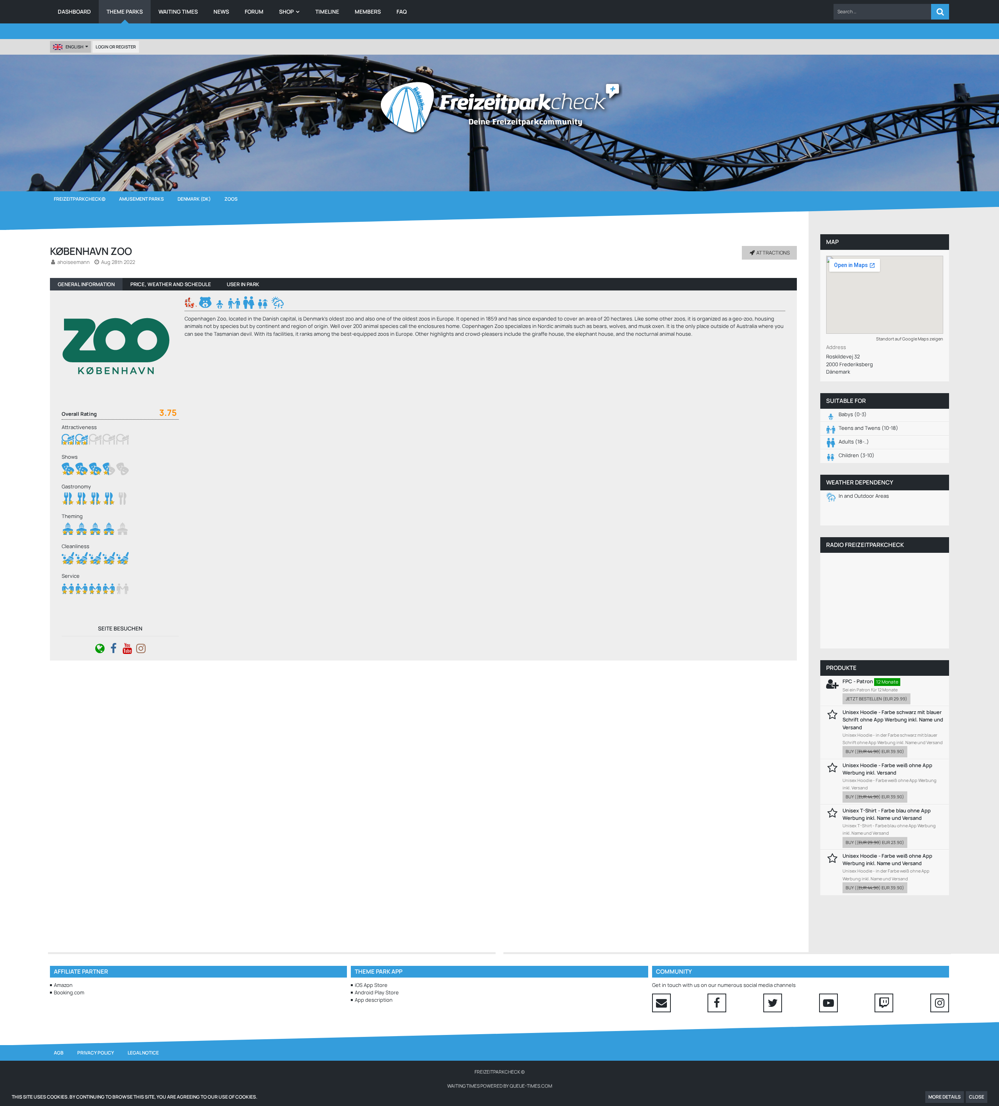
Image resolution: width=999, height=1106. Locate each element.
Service (71, 575)
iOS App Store (371, 984)
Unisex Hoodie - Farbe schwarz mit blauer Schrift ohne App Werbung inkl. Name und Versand (893, 719)
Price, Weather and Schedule (170, 284)
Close (976, 1097)
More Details (944, 1097)
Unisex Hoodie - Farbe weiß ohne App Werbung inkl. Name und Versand (887, 859)
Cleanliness (75, 546)
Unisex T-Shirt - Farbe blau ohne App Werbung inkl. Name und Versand (887, 814)
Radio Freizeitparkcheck (865, 545)
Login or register (116, 47)
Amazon (63, 984)
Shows (70, 456)
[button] (882, 12)
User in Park (243, 284)
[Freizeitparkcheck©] (499, 107)
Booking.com (69, 992)
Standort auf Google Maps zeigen (909, 339)
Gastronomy (76, 486)
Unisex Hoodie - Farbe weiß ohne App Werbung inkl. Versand (887, 769)
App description (374, 999)
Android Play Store (377, 992)
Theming (72, 516)
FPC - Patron (858, 681)
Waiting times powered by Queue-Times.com (499, 1086)
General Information (86, 284)
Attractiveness (79, 427)
